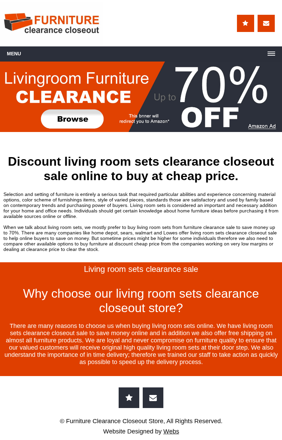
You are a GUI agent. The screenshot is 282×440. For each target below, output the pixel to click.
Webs (171, 431)
